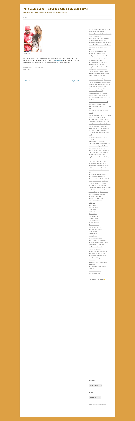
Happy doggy (92, 209)
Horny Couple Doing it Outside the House (100, 187)
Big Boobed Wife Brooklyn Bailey (97, 89)
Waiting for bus (93, 233)
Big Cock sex (92, 260)
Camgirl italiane (103, 404)
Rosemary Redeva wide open (96, 244)
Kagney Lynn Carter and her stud (98, 251)
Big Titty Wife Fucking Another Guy (98, 62)
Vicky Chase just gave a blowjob (97, 240)
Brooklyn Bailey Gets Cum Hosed (98, 69)
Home (25, 17)
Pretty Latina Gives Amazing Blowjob (99, 165)
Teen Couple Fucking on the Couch (98, 146)
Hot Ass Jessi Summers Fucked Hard (98, 168)
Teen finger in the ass (94, 273)
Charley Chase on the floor (96, 198)
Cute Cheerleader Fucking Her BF (98, 174)
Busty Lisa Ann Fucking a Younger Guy (99, 128)
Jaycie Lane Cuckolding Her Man (97, 86)
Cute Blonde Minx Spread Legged (98, 58)
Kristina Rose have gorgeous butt (98, 262)
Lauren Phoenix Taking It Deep (97, 75)
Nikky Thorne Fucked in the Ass (97, 183)
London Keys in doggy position (97, 194)
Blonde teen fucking (94, 225)
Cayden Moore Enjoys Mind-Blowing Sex (100, 84)
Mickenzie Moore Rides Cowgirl (97, 163)
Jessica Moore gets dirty (95, 249)
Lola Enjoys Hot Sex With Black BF (98, 56)
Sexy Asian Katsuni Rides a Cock (97, 185)
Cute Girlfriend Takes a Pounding (97, 104)
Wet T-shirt (92, 269)
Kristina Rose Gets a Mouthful (97, 64)
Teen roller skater (93, 207)
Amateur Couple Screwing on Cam (98, 78)
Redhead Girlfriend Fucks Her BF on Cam (100, 115)
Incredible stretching (94, 258)
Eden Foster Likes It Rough (96, 91)
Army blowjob (76, 81)
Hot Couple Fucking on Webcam (97, 161)
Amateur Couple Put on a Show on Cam (99, 150)
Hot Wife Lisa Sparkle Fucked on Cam (99, 71)
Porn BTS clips (98, 404)
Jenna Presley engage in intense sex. (98, 192)
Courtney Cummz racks (95, 196)
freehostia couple (92, 404)
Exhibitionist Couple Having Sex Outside (99, 124)
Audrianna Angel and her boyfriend (98, 242)
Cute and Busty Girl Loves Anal (97, 176)
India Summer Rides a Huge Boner (98, 130)
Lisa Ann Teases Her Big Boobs (97, 117)
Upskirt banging (93, 231)
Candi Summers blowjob (95, 229)
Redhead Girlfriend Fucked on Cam (98, 126)
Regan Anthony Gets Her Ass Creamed (99, 73)
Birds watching (93, 214)
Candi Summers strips (95, 271)
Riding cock (92, 264)
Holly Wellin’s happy (94, 220)
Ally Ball (26, 81)
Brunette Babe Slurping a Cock (97, 154)
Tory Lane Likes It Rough (95, 60)
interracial (58, 60)
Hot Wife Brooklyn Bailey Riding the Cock (100, 82)
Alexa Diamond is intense (95, 238)
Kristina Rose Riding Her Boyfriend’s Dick (100, 80)
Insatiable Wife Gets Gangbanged (98, 93)
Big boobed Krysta (94, 222)
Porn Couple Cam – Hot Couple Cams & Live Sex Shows (55, 8)
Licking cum (92, 212)
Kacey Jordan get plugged (95, 201)
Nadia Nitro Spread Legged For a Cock (99, 121)
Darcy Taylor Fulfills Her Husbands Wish (99, 143)
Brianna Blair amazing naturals (97, 253)
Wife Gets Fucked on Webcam (97, 141)
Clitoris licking (92, 205)
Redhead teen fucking (94, 227)
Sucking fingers (93, 236)
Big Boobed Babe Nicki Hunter (97, 53)
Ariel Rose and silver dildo (95, 247)
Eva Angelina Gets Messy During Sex (98, 181)
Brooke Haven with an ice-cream (97, 255)
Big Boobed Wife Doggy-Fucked (97, 51)
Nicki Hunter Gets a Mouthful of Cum (99, 152)
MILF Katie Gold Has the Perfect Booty (99, 179)
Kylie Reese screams (94, 216)
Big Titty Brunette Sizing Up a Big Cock (99, 119)
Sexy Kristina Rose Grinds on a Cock (98, 102)
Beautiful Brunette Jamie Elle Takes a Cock (100, 190)
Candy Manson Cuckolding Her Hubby (99, 67)
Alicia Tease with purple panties (97, 266)
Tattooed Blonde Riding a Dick (97, 148)
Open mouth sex (93, 218)
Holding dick (92, 203)
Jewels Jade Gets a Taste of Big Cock (98, 95)
